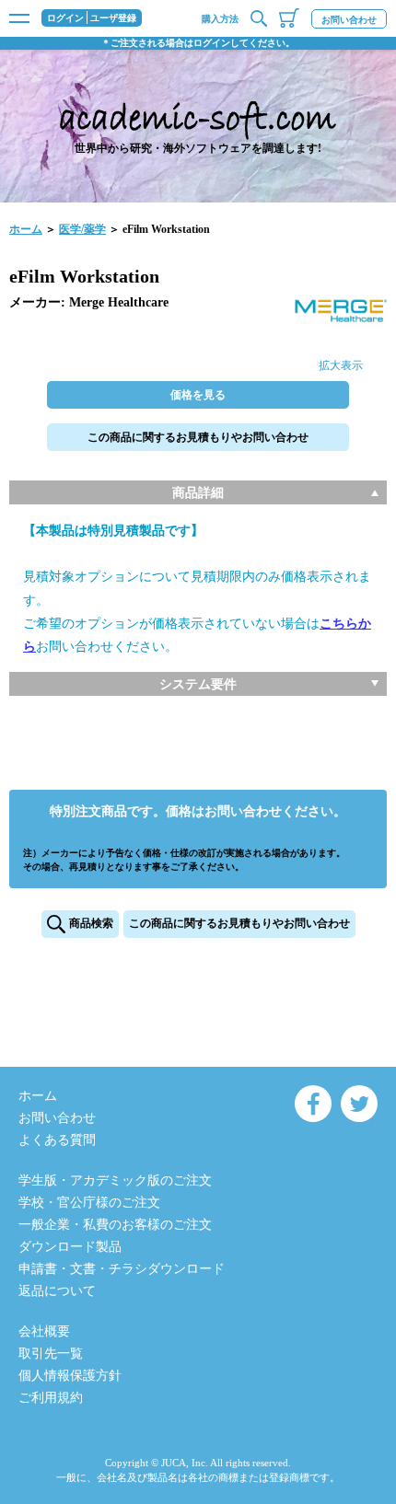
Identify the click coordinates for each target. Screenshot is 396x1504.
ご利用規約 (50, 1398)
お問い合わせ (349, 20)
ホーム (25, 229)
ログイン (65, 18)
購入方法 (220, 19)
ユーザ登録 (113, 18)
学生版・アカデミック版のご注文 (115, 1180)
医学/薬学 (82, 229)
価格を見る (198, 394)
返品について (57, 1291)
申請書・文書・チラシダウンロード (121, 1269)
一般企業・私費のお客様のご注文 (115, 1225)
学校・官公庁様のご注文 (89, 1202)
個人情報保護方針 (70, 1376)
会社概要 (44, 1331)
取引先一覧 (50, 1353)
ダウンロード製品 (70, 1247)
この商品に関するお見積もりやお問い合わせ (198, 437)
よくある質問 (57, 1140)
